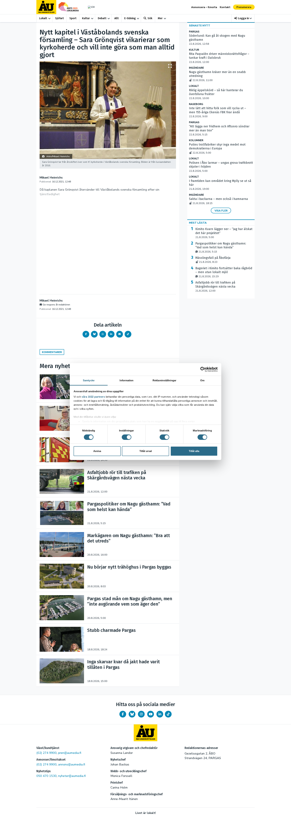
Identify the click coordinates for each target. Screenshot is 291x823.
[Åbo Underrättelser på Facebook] (122, 714)
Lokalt (43, 18)
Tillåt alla (194, 451)
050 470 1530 (46, 776)
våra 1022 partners (93, 396)
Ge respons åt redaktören (56, 304)
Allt (116, 18)
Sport (72, 18)
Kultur (86, 18)
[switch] (126, 437)
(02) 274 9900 (46, 753)
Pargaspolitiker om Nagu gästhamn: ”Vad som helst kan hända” (220, 247)
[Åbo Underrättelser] (145, 732)
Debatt (102, 18)
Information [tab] (126, 380)
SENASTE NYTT (199, 25)
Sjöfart (59, 18)
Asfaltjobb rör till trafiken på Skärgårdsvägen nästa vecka (215, 286)
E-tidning (130, 18)
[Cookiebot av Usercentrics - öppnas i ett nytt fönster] (203, 369)
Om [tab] (202, 380)
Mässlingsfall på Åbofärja (213, 260)
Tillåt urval (145, 451)
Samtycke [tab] (88, 380)
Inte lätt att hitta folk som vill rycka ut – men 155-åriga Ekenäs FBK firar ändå (217, 112)
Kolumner (196, 140)
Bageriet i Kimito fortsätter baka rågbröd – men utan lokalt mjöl (223, 272)
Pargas (194, 31)
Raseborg (196, 104)
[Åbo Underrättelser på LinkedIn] (159, 714)
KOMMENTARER (52, 352)
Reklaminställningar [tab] (164, 380)
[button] (243, 18)
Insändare (196, 67)
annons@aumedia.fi (71, 764)
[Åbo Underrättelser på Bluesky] (132, 714)
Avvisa (97, 451)
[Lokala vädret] (90, 7)
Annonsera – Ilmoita (204, 7)
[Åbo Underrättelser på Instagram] (141, 714)
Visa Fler (221, 210)
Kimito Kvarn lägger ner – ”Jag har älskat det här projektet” (223, 233)
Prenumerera (243, 7)
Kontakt (225, 7)
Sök (150, 18)
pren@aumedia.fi (69, 753)
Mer (160, 18)
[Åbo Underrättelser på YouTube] (150, 714)
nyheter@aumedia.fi (72, 776)
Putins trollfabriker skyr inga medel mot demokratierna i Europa (217, 148)
